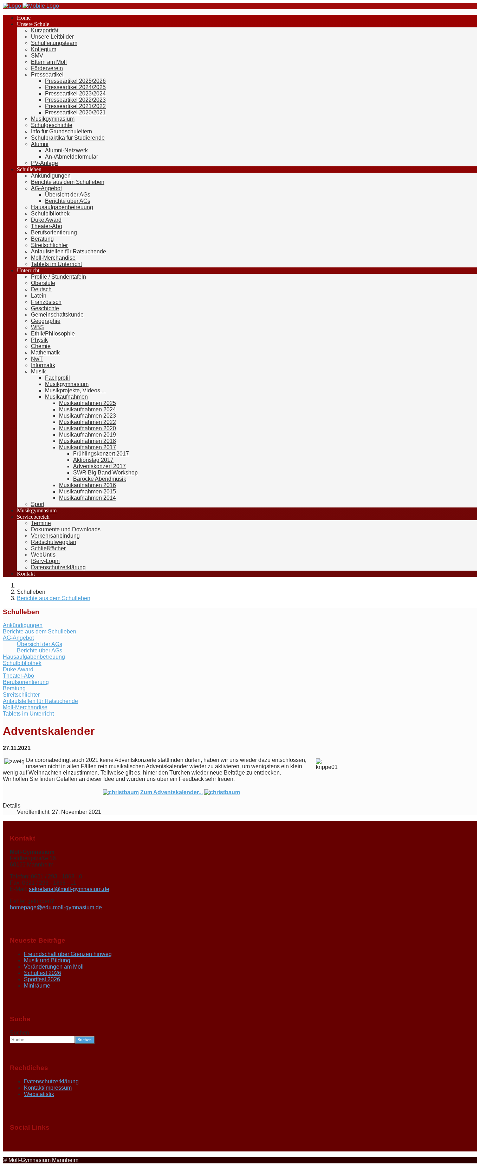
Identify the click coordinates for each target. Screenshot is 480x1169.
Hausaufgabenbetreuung (62, 207)
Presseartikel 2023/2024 (75, 94)
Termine (41, 523)
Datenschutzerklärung (58, 567)
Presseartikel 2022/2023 (75, 100)
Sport (37, 504)
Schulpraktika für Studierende (68, 138)
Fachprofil (57, 378)
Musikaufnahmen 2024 (87, 409)
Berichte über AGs (67, 201)
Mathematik (45, 353)
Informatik (43, 365)
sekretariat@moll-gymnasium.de (69, 889)
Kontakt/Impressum (48, 1088)
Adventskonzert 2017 (99, 466)
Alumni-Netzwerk (66, 150)
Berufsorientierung (54, 232)
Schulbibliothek (50, 214)
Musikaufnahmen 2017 (87, 447)
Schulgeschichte (51, 125)
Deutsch (41, 289)
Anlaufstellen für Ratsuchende (68, 251)
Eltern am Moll (49, 62)
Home (24, 18)
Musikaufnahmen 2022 (87, 422)
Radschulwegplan (53, 542)
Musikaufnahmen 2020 (87, 428)
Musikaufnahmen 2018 (87, 441)
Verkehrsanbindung (55, 536)
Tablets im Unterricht (56, 264)
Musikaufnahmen (66, 397)
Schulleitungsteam (54, 43)
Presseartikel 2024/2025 (75, 87)
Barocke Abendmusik (99, 479)
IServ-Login (45, 561)
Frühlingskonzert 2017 (101, 454)
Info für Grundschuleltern (61, 131)
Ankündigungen (51, 176)
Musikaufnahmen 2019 (87, 435)
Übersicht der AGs (67, 195)
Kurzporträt (44, 30)
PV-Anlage (44, 163)
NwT (37, 359)
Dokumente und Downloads (65, 529)
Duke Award (46, 220)
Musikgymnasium (52, 119)
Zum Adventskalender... (171, 792)
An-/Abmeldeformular (71, 157)
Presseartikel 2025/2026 (75, 81)
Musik (38, 371)
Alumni (39, 144)
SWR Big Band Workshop (105, 473)
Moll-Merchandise (53, 258)
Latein (38, 296)
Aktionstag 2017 (93, 460)
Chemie (41, 346)
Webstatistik (39, 1094)
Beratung (42, 239)
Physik (39, 340)
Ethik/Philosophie (53, 334)
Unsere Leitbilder (52, 37)
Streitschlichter (49, 245)
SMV (37, 56)
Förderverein (47, 68)
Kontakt (26, 574)
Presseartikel (47, 75)
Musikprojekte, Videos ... (75, 390)
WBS (37, 327)
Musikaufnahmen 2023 (87, 416)
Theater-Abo (46, 226)
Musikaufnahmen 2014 (87, 498)
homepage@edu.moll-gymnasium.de (56, 907)
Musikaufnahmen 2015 (87, 491)
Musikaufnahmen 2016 (87, 485)
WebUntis (43, 555)
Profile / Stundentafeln (58, 277)
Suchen (19, 1033)
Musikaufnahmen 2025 (87, 403)
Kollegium (43, 49)
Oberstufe (43, 283)
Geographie (45, 321)
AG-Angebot (46, 188)
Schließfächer (48, 548)
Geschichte (45, 308)
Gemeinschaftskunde (57, 315)
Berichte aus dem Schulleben (67, 182)
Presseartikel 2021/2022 (75, 106)
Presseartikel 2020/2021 (75, 112)
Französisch (46, 302)
